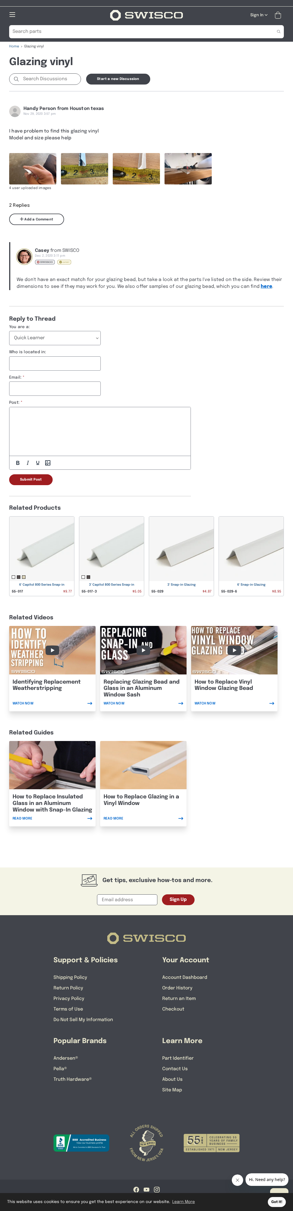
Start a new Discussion (118, 79)
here (266, 286)
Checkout (173, 1009)
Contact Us (175, 1069)
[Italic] (28, 463)
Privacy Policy (69, 998)
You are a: (19, 327)
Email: (15, 377)
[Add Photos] (48, 463)
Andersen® (66, 1058)
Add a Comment (38, 219)
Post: (14, 403)
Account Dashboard (184, 977)
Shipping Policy (70, 977)
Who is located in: (27, 352)
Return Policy (68, 988)
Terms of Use (68, 1009)
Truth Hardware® (73, 1079)
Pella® (60, 1069)
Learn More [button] (183, 1202)
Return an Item (179, 998)
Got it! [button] (276, 1202)
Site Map (172, 1090)
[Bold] (18, 463)
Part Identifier (178, 1058)
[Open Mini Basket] (279, 15)
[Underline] (38, 463)
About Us (172, 1079)
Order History (177, 988)
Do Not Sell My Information (83, 1019)
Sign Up (178, 899)
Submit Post (31, 479)
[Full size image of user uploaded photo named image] (32, 168)
